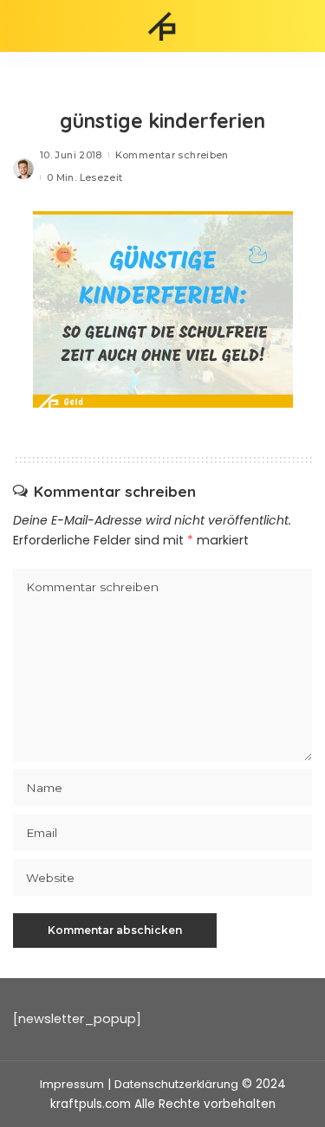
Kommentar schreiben (172, 155)
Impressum (72, 1084)
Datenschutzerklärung (176, 1084)
